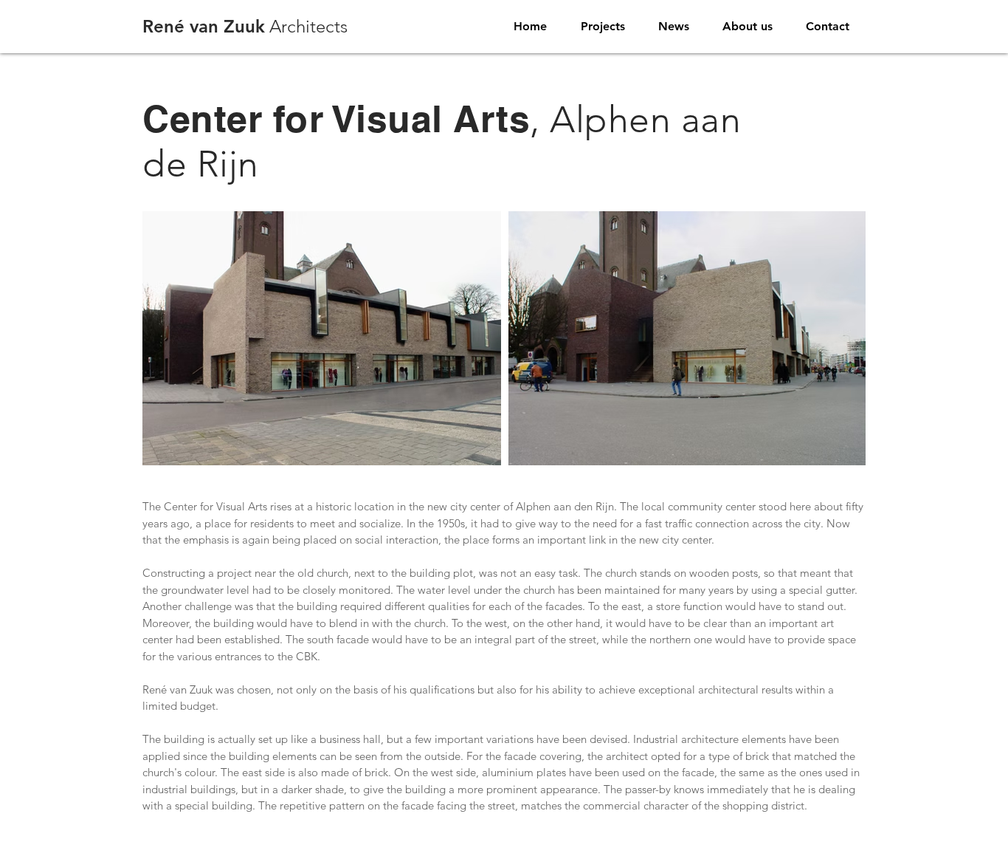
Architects (245, 26)
